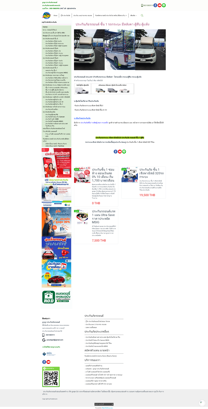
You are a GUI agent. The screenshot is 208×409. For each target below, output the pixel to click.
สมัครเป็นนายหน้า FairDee (55, 146)
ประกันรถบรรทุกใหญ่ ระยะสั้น (55, 80)
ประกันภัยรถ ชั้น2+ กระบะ (54, 63)
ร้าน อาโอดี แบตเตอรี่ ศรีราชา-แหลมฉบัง (58, 135)
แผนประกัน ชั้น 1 (51, 70)
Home (55, 15)
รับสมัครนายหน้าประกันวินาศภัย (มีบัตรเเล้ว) (110, 15)
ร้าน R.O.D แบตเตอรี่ (50, 131)
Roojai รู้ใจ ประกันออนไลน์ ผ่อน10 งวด (56, 36)
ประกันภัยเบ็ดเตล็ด (49, 112)
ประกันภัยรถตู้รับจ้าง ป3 (53, 99)
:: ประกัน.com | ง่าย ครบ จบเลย (95, 324)
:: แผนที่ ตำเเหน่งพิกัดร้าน (93, 366)
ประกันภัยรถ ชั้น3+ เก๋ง (53, 51)
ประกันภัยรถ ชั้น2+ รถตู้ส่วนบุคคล (57, 65)
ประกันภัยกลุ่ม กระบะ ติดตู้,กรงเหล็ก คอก (56, 85)
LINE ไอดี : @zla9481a (68, 8)
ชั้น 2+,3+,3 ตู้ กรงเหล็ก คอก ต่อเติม (57, 92)
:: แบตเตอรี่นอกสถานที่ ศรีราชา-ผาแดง (98, 384)
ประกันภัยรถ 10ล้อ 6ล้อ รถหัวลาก (57, 78)
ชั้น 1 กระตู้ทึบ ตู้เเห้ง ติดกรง (55, 90)
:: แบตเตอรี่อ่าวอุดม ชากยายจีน (95, 381)
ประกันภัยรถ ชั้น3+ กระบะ (54, 53)
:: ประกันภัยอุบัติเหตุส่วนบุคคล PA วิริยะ (98, 343)
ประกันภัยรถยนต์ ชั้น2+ (50, 58)
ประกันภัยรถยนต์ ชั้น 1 (50, 68)
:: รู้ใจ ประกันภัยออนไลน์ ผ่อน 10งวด (97, 321)
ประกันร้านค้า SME (52, 119)
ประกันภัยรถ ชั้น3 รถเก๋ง (54, 41)
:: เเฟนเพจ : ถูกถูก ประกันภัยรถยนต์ (96, 369)
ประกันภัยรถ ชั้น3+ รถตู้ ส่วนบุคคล (57, 55)
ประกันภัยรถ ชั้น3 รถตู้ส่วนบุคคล (56, 46)
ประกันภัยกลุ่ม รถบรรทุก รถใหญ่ (53, 75)
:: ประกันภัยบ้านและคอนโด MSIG (96, 346)
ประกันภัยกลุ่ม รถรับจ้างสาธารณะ (54, 107)
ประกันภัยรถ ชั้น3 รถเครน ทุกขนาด (57, 82)
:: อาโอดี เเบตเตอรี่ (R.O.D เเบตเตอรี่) (97, 372)
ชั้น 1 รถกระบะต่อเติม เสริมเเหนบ (57, 87)
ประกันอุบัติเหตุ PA (52, 114)
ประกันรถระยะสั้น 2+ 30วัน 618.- (54, 33)
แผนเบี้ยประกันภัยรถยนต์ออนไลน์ (54, 128)
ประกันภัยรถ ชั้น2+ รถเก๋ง (54, 61)
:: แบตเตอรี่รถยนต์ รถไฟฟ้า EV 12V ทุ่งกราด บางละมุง (103, 375)
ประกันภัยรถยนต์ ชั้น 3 (50, 38)
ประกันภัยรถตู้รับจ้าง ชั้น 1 (54, 104)
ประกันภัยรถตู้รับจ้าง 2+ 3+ (54, 102)
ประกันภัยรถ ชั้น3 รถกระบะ (55, 43)
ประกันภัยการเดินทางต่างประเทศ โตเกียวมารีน (57, 125)
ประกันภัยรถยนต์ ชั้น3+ (50, 48)
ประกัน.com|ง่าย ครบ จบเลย (82, 15)
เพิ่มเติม (133, 15)
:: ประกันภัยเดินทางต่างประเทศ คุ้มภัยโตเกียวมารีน (102, 337)
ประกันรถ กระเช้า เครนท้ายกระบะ (57, 94)
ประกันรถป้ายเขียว (52, 109)
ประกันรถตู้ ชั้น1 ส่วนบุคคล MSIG (57, 73)
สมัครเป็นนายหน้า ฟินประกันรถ (56, 144)
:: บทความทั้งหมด (90, 327)
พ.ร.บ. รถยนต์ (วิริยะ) (50, 30)
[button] (202, 403)
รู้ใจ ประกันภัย (65, 15)
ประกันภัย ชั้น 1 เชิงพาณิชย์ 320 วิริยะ (140, 142)
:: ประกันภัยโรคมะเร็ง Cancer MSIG (96, 340)
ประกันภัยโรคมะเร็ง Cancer (55, 117)
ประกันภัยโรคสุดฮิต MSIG (54, 121)
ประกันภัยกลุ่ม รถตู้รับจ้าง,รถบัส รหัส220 (56, 97)
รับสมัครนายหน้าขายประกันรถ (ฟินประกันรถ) (100, 356)
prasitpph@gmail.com (55, 340)
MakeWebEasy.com (107, 408)
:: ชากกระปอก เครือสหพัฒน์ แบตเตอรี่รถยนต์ (100, 378)
